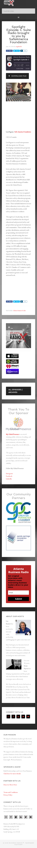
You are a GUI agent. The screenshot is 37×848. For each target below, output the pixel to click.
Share (28, 68)
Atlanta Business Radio (19, 310)
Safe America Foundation (23, 132)
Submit (18, 599)
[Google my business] (16, 817)
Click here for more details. (12, 774)
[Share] (21, 51)
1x (18, 65)
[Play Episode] (9, 64)
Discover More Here (10, 785)
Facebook (9, 476)
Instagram (9, 473)
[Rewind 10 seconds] (15, 65)
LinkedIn (9, 479)
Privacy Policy (7, 795)
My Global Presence (12, 434)
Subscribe (19, 68)
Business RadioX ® (18, 3)
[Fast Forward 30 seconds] (22, 65)
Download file (18, 76)
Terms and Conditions (10, 792)
